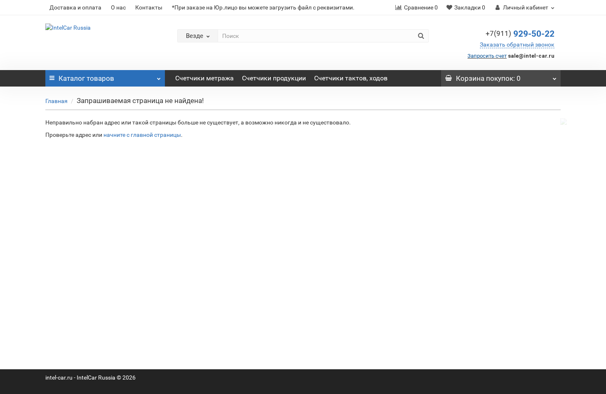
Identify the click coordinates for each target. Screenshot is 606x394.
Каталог (86, 78)
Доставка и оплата (75, 7)
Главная (56, 101)
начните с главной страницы (142, 134)
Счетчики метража (204, 78)
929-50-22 (520, 34)
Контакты (148, 7)
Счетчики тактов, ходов (351, 78)
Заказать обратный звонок (517, 44)
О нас (118, 7)
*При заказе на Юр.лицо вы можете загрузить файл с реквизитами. (263, 7)
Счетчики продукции (274, 78)
